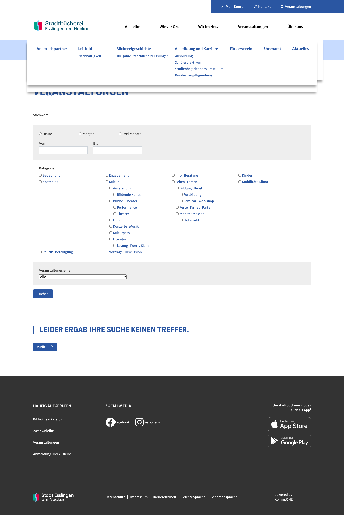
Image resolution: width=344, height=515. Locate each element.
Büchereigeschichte (133, 48)
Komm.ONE (284, 499)
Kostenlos (50, 182)
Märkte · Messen (192, 214)
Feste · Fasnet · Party (195, 207)
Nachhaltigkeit (89, 56)
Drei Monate (131, 134)
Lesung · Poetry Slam (133, 246)
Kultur (114, 182)
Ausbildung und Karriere (196, 48)
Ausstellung (122, 188)
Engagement (119, 175)
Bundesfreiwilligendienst (194, 75)
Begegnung (51, 175)
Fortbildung (193, 195)
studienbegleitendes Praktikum (199, 69)
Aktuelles (300, 48)
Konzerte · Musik (126, 226)
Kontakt (264, 7)
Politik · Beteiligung (58, 252)
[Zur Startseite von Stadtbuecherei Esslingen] (61, 25)
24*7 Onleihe (43, 431)
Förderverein (241, 48)
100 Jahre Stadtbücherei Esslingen (143, 56)
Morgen (88, 134)
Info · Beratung (187, 175)
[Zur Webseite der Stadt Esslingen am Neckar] (53, 497)
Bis (95, 143)
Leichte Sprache (193, 497)
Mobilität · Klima (255, 182)
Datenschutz (115, 497)
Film (116, 220)
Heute (47, 134)
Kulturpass (121, 233)
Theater (123, 214)
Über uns (295, 26)
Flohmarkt (191, 220)
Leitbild (85, 48)
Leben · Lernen (186, 182)
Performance (127, 207)
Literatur (119, 239)
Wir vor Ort (169, 26)
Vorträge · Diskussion (125, 252)
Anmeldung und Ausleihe (52, 454)
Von (42, 143)
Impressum (139, 497)
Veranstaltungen (298, 7)
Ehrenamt (272, 48)
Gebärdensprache (224, 497)
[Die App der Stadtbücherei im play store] (289, 441)
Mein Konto (234, 7)
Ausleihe (132, 26)
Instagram (152, 422)
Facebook (122, 422)
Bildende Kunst (129, 195)
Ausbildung (184, 56)
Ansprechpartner (52, 48)
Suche (41, 112)
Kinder (247, 175)
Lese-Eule (54, 95)
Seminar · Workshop (199, 201)
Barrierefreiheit (164, 497)
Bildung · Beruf (191, 188)
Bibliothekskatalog (48, 419)
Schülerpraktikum (188, 62)
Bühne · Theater (125, 201)
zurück (42, 347)
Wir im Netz (208, 26)
